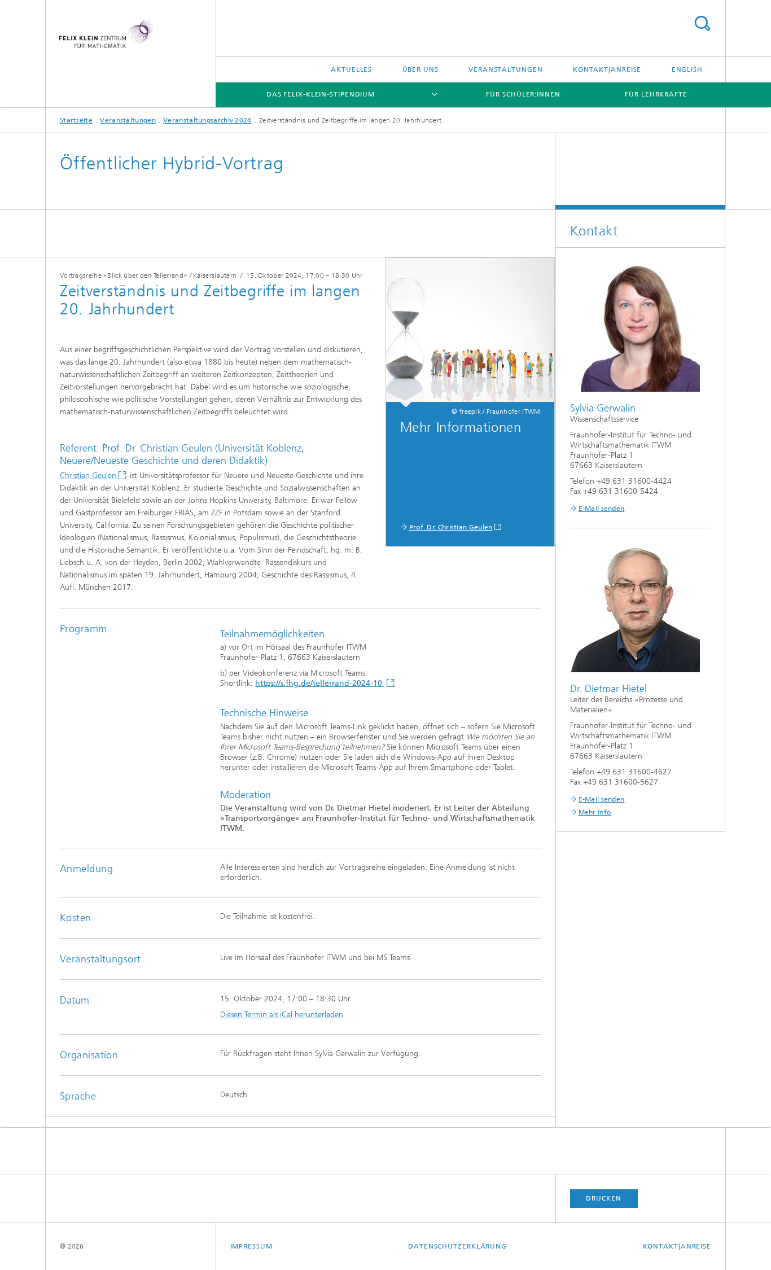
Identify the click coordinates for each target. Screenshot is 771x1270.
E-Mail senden (602, 509)
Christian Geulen (88, 475)
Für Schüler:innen (523, 94)
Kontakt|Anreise (607, 69)
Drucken (603, 1198)
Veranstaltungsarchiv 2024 (207, 120)
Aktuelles (351, 69)
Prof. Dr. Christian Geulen (451, 527)
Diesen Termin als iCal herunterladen (281, 1014)
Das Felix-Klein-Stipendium (320, 94)
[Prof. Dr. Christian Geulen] (470, 333)
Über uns (420, 69)
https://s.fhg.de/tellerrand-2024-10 (319, 683)
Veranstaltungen (505, 69)
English (687, 69)
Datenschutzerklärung (457, 1246)
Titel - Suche (702, 23)
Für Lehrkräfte (656, 94)
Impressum (251, 1246)
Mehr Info (595, 812)
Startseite (76, 120)
